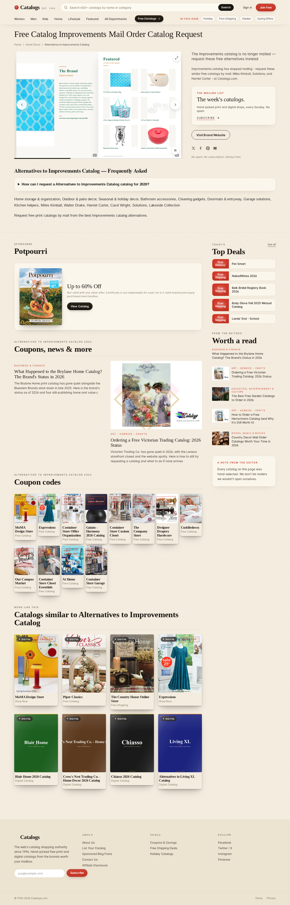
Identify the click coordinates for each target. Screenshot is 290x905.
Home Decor (32, 44)
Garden (246, 18)
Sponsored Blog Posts (97, 854)
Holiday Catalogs (161, 854)
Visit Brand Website (210, 135)
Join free (266, 7)
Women (19, 19)
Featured (92, 19)
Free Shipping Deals (163, 848)
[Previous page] (22, 105)
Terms (258, 898)
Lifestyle (74, 19)
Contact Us (90, 859)
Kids (45, 19)
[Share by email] (215, 148)
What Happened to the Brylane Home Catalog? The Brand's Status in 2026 (58, 374)
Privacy (271, 898)
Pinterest (224, 859)
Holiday (208, 18)
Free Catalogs (147, 18)
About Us (88, 842)
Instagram (225, 854)
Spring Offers (265, 18)
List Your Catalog (94, 848)
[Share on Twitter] (193, 148)
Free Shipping (227, 18)
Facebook (224, 842)
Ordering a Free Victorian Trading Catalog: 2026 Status (156, 442)
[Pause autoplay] (175, 150)
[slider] (98, 158)
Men (34, 19)
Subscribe (77, 872)
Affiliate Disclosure (95, 865)
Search (226, 7)
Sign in (247, 7)
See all (272, 244)
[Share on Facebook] (201, 148)
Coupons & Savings (163, 842)
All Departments (116, 19)
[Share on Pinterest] (208, 148)
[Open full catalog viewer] (176, 58)
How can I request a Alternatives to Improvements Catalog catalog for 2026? (85, 184)
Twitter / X (225, 848)
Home (58, 19)
